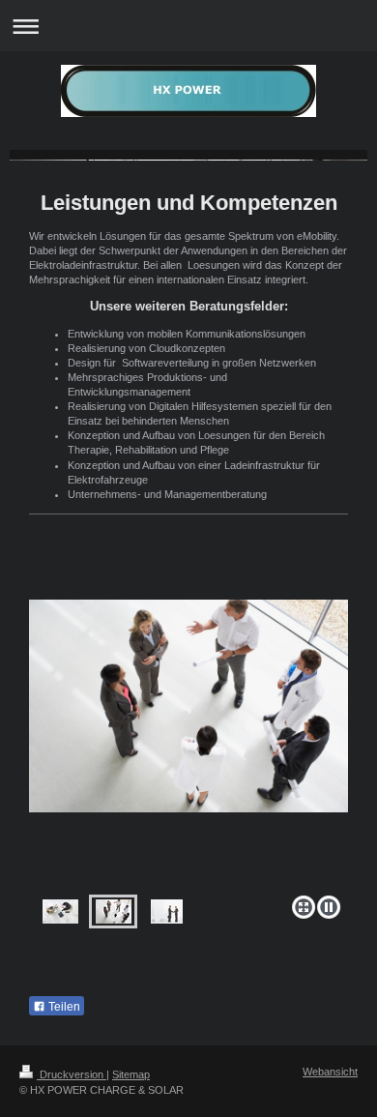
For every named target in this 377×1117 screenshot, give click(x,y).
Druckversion (71, 1074)
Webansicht (330, 1071)
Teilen (62, 1007)
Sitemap (131, 1074)
